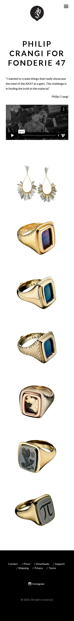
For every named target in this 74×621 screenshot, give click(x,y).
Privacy (38, 568)
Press (27, 563)
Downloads (42, 563)
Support (60, 563)
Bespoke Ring (37, 461)
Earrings (37, 188)
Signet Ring (37, 243)
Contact (13, 563)
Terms (52, 568)
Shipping (23, 568)
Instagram (38, 583)
